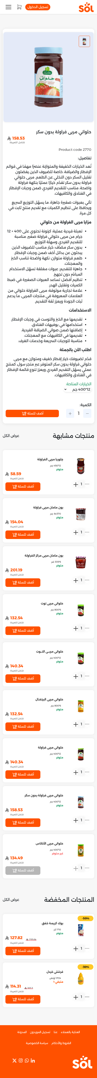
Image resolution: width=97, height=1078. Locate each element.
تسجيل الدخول (38, 7)
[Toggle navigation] (8, 7)
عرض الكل (11, 436)
